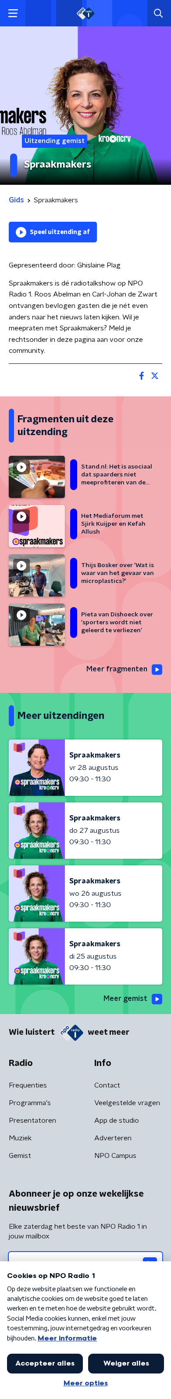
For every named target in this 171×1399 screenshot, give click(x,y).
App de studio (116, 1120)
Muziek (20, 1138)
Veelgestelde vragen (127, 1102)
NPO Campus (115, 1155)
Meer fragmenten (116, 669)
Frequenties (28, 1085)
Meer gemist (125, 998)
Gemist (20, 1155)
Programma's (30, 1102)
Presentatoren (32, 1120)
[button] (12, 13)
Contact (107, 1085)
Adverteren (113, 1138)
